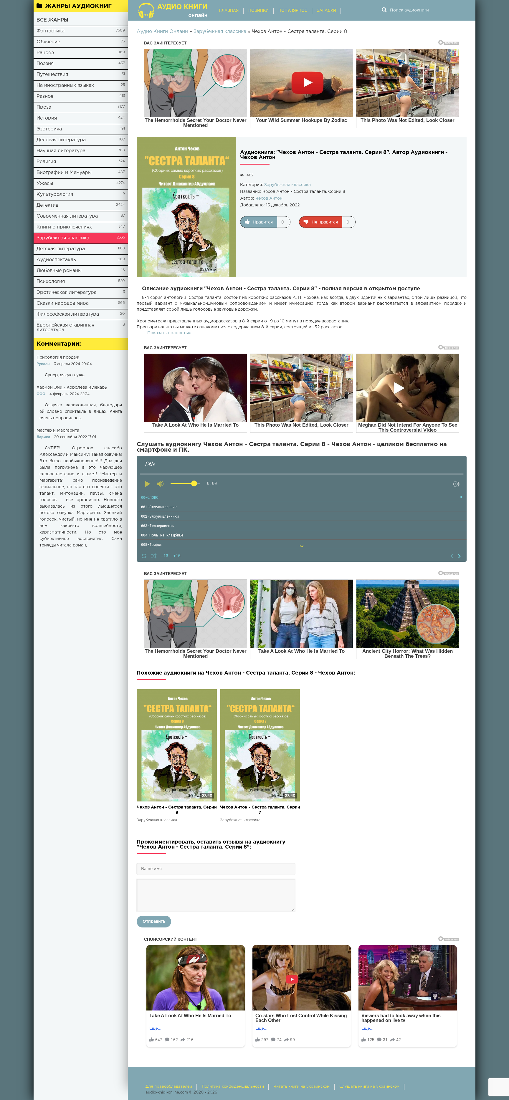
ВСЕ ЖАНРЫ (52, 20)
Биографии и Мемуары (64, 172)
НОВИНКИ (258, 10)
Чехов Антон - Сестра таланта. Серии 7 (260, 810)
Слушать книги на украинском (369, 1086)
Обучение (48, 42)
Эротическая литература (67, 292)
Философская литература (68, 314)
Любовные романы (59, 271)
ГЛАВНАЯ (229, 10)
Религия (46, 162)
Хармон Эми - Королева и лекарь (72, 387)
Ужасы (45, 183)
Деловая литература (61, 140)
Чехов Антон (268, 198)
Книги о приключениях (64, 227)
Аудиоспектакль (56, 260)
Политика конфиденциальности (233, 1086)
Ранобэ (45, 53)
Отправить (154, 921)
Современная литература (67, 216)
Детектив (47, 205)
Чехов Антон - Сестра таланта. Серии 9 (177, 810)
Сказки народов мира (63, 303)
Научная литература (61, 151)
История (47, 118)
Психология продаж (58, 357)
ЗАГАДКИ (326, 10)
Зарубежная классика (63, 238)
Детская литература (61, 249)
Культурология (55, 194)
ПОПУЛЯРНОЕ (292, 10)
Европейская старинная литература (65, 327)
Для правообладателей (169, 1086)
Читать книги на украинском (302, 1086)
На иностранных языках (65, 85)
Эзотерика (49, 129)
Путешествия (52, 74)
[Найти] (384, 10)
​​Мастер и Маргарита (58, 430)
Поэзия (45, 64)
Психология (51, 281)
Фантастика (51, 31)
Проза (44, 107)
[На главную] (173, 10)
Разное (45, 96)
